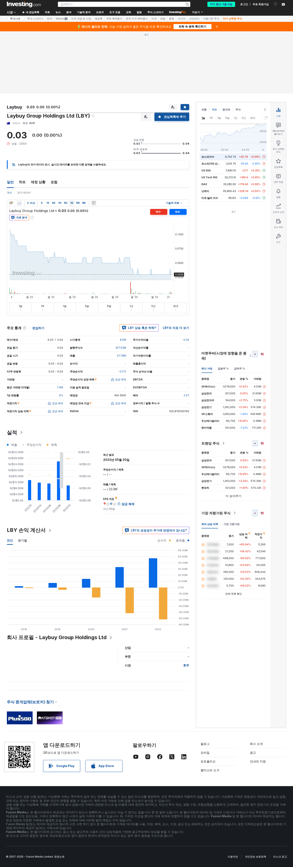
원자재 (226, 109)
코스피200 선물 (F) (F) (214, 163)
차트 (22, 182)
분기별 (22, 540)
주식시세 (15, 18)
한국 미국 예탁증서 (137, 18)
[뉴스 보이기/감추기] (93, 203)
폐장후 (99, 18)
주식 (238, 109)
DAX (204, 184)
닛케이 (205, 191)
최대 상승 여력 (209, 524)
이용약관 (233, 856)
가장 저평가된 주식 (216, 513)
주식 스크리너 (155, 12)
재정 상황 (38, 182)
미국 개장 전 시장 (81, 18)
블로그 (205, 744)
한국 (49, 18)
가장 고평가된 (232, 524)
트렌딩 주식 (210, 443)
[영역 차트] (19, 203)
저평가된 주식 (211, 18)
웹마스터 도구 (210, 770)
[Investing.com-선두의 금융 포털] (24, 4)
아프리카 (194, 18)
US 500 (206, 170)
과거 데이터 (24, 192)
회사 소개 (256, 744)
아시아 (182, 18)
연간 (10, 540)
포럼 (54, 182)
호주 (186, 665)
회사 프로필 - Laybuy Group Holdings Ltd (57, 637)
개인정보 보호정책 (255, 856)
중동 (171, 18)
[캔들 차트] (11, 203)
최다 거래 (206, 368)
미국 (154, 18)
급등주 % (223, 368)
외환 (204, 109)
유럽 (162, 18)
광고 (253, 752)
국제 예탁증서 (114, 18)
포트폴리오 (208, 761)
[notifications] (275, 4)
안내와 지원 (258, 761)
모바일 (205, 752)
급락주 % (239, 368)
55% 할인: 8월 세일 (221, 4)
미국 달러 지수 (209, 198)
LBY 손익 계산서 (26, 530)
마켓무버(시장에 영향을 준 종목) (223, 355)
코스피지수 (207, 156)
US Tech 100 (209, 177)
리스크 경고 (280, 856)
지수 (214, 109)
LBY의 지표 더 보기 (176, 328)
